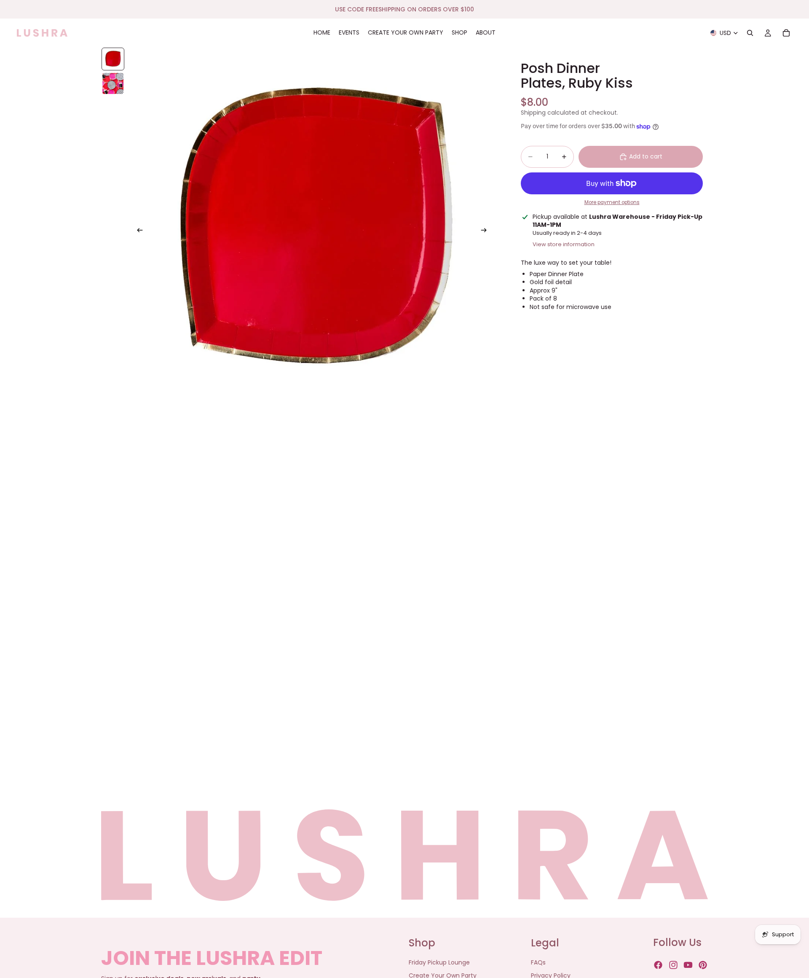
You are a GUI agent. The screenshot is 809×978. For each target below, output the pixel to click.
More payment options (612, 202)
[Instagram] (673, 965)
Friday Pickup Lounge (439, 962)
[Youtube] (688, 965)
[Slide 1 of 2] (112, 59)
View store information (564, 244)
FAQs (538, 962)
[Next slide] (486, 231)
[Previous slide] (137, 231)
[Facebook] (658, 965)
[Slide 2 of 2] (112, 83)
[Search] (750, 33)
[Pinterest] (703, 965)
